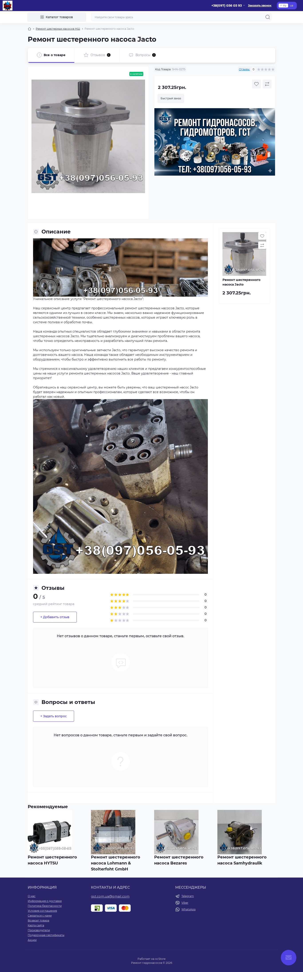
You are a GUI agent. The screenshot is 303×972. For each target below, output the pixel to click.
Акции (32, 940)
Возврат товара (38, 920)
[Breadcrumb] (29, 29)
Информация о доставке (45, 901)
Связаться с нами (40, 915)
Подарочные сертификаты (46, 935)
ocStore (160, 958)
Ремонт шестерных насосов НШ (58, 28)
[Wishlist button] (256, 84)
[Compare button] (267, 84)
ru (284, 5)
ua (291, 5)
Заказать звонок (260, 5)
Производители (39, 930)
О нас (31, 896)
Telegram (187, 896)
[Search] (268, 17)
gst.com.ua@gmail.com (110, 896)
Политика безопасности (45, 905)
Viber (184, 902)
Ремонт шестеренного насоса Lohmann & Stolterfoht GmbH (115, 863)
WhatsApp (188, 909)
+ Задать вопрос (53, 716)
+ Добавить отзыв (54, 617)
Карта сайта (36, 925)
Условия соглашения (42, 910)
